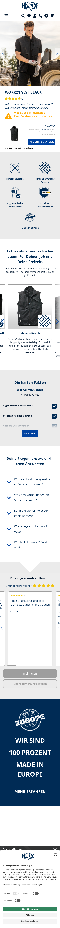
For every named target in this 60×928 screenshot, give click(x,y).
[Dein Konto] (35, 16)
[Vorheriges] (2, 53)
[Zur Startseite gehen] (30, 6)
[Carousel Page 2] (20, 665)
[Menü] (6, 16)
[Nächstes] (57, 53)
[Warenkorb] (53, 16)
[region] (30, 53)
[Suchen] (23, 16)
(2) (14, 98)
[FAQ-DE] (46, 16)
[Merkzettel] (29, 16)
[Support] (40, 16)
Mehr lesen (30, 433)
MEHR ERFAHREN (30, 791)
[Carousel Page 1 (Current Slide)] (11, 665)
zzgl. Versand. (45, 129)
